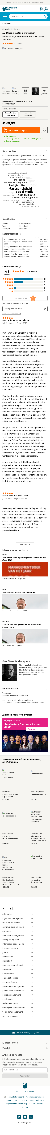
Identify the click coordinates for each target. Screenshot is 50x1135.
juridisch (6, 952)
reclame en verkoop (11, 1003)
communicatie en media (13, 927)
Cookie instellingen (36, 1100)
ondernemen (8, 974)
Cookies (24, 1100)
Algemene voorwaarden (35, 1097)
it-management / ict (11, 948)
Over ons (25, 1107)
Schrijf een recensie (13, 308)
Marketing (8, 23)
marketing (7, 961)
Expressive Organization (36, 881)
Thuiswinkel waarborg (15, 1097)
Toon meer (24, 544)
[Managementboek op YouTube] (25, 1117)
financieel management (13, 935)
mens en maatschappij (12, 965)
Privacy (15, 1100)
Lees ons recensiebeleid (11, 314)
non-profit (7, 969)
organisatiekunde (10, 978)
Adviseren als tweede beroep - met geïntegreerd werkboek (38, 838)
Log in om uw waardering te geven (15, 303)
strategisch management (13, 1008)
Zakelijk (6, 1048)
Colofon (8, 1100)
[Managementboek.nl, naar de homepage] (9, 10)
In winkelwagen (18, 130)
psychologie (7, 999)
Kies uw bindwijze (9, 109)
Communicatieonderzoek (39, 795)
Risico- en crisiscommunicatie (10, 837)
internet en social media (13, 944)
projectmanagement (11, 995)
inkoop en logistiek (10, 940)
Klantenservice (10, 1042)
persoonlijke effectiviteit (13, 991)
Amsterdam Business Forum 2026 (22, 725)
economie (6, 931)
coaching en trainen (11, 923)
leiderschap (7, 957)
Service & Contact (36, 1104)
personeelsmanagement (13, 986)
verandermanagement (12, 1012)
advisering (7, 914)
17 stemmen (18, 43)
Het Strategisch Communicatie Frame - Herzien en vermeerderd (10, 882)
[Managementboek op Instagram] (31, 1117)
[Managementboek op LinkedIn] (19, 1117)
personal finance (9, 982)
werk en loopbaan (10, 1016)
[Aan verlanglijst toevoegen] (44, 130)
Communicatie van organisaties (10, 796)
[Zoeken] (45, 16)
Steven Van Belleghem (11, 29)
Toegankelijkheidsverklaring (16, 1104)
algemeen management (13, 918)
